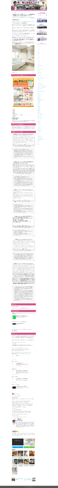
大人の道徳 (39, 140)
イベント (26, 10)
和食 (38, 54)
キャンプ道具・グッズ (40, 83)
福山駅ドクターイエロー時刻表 (41, 87)
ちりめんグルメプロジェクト (41, 114)
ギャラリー (39, 68)
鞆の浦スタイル (39, 94)
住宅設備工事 (31, 17)
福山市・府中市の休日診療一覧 (41, 91)
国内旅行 (39, 121)
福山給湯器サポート (40, 129)
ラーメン (23, 10)
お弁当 (38, 64)
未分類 (38, 144)
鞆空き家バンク (31, 10)
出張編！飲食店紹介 (40, 65)
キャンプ (28, 10)
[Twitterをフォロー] (40, 0)
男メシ (38, 125)
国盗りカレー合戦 (40, 117)
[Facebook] (13, 423)
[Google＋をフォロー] (42, 0)
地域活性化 (39, 109)
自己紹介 (14, 10)
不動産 (38, 128)
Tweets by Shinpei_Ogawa (15, 415)
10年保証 (14, 433)
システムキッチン (23, 433)
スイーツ (39, 61)
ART (38, 143)
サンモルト (21, 21)
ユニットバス (15, 434)
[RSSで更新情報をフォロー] (45, 0)
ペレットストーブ (40, 132)
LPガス (38, 133)
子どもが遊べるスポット (40, 84)
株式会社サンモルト (39, 10)
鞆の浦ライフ (39, 95)
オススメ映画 (39, 124)
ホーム (12, 10)
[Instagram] (13, 424)
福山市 (23, 17)
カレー (21, 10)
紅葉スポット (39, 79)
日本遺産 (39, 102)
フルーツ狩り (39, 80)
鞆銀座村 (39, 98)
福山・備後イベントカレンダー (41, 69)
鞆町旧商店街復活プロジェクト (41, 99)
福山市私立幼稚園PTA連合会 (41, 139)
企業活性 (39, 110)
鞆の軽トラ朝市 (39, 72)
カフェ (19, 10)
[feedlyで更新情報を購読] (44, 0)
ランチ (16, 10)
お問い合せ (43, 10)
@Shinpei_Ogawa (28, 21)
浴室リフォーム (26, 434)
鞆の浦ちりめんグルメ (40, 113)
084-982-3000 (14, 330)
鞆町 (21, 17)
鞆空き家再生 (35, 10)
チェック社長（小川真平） (15, 435)
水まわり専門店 (20, 434)
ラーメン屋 (39, 49)
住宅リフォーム (27, 17)
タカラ (28, 433)
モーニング (39, 57)
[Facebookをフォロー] (41, 0)
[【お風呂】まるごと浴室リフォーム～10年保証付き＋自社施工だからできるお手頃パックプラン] (16, 19)
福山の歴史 (39, 106)
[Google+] (14, 423)
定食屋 (38, 53)
